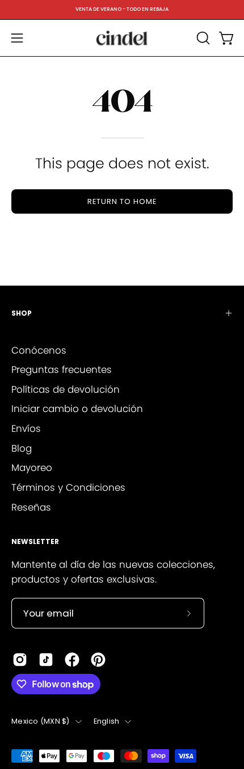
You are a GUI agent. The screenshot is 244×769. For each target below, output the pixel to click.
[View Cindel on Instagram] (19, 659)
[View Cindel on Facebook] (72, 659)
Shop (21, 313)
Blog (21, 448)
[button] (202, 38)
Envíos (26, 428)
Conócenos (38, 350)
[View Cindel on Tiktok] (45, 659)
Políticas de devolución (65, 389)
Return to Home (121, 201)
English (107, 721)
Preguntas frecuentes (61, 369)
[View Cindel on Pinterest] (98, 659)
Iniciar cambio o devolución (77, 408)
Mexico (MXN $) (40, 721)
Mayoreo (31, 467)
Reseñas (31, 507)
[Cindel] (122, 38)
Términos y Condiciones (68, 487)
